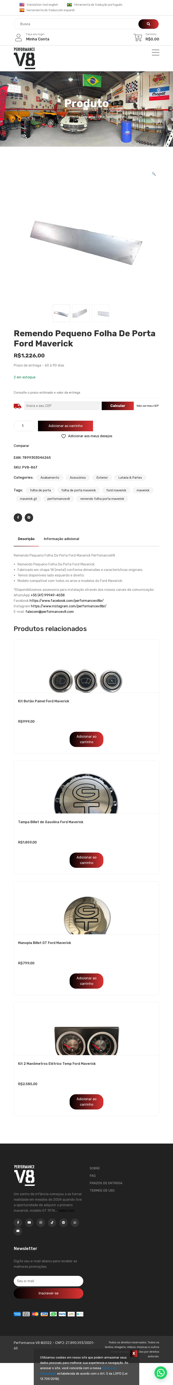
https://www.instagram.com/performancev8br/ (69, 606)
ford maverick (116, 490)
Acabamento (50, 478)
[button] (154, 174)
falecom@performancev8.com (50, 612)
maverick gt (28, 499)
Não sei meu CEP (148, 405)
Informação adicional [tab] (61, 539)
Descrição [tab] (26, 539)
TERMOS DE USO (102, 1190)
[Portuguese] (69, 5)
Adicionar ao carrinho (65, 426)
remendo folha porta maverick (102, 499)
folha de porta (40, 490)
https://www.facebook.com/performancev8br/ (67, 601)
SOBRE (95, 1168)
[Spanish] (21, 10)
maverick (143, 490)
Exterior (102, 478)
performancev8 (58, 499)
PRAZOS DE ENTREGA (106, 1183)
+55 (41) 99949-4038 (48, 595)
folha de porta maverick (78, 490)
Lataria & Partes (130, 478)
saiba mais (66, 1211)
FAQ (93, 1176)
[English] (21, 5)
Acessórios (78, 478)
